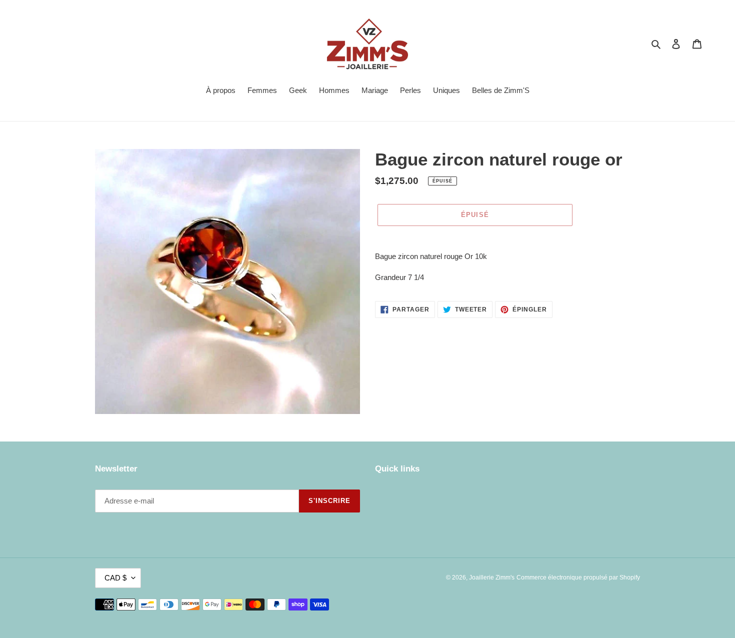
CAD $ (115, 578)
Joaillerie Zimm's (491, 577)
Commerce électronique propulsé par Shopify (578, 577)
